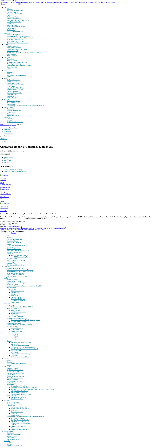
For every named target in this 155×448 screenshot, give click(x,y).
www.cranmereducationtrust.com (15, 218)
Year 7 (16, 333)
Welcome (9, 9)
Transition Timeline (16, 297)
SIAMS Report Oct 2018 (14, 22)
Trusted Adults (15, 428)
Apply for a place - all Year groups (17, 49)
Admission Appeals (12, 51)
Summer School (15, 302)
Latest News (10, 109)
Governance (10, 23)
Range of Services (16, 310)
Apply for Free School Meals (15, 88)
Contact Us (7, 117)
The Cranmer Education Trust (15, 31)
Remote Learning (12, 25)
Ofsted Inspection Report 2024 (19, 245)
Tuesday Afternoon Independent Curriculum (19, 65)
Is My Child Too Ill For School (19, 391)
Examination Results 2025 (14, 14)
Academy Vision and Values (15, 10)
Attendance (7, 33)
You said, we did (15, 292)
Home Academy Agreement (15, 89)
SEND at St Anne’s (12, 60)
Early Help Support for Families (20, 420)
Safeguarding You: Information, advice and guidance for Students (25, 105)
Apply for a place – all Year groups (17, 283)
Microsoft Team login (17, 328)
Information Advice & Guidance (20, 421)
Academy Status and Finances (19, 255)
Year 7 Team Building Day (18, 299)
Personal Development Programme (17, 62)
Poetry (9, 76)
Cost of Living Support (13, 101)
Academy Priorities (12, 12)
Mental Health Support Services (20, 429)
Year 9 (16, 336)
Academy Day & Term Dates (15, 85)
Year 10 (16, 337)
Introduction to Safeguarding (19, 407)
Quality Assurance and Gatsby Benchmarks (23, 347)
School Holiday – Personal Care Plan (21, 423)
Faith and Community (13, 80)
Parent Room (14, 295)
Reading (9, 73)
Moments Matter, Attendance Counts (17, 43)
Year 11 (16, 339)
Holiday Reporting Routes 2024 (20, 408)
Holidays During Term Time (15, 34)
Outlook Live (7, 162)
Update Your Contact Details (15, 81)
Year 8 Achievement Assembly (13, 169)
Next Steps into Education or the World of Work (24, 349)
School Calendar (12, 112)
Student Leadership (12, 91)
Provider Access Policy (17, 350)
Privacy (7, 229)
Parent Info (14, 413)
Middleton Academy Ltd (21, 257)
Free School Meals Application (16, 26)
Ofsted (9, 15)
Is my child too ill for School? (15, 39)
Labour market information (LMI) (20, 354)
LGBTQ (13, 425)
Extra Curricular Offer (17, 399)
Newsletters (10, 114)
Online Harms (15, 415)
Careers (9, 68)
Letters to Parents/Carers (14, 110)
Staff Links (41, 229)
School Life (7, 78)
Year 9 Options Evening (14, 64)
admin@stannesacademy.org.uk (13, 226)
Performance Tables (12, 17)
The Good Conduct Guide (14, 93)
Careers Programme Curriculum (20, 345)
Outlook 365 (7, 160)
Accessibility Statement (16, 229)
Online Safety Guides (17, 412)
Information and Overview (18, 397)
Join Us (6, 44)
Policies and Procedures (14, 18)
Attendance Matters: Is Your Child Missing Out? (20, 38)
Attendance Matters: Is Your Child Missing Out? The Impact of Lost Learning (33, 389)
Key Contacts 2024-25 (17, 418)
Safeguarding (11, 104)
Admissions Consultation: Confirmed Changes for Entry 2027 (24, 52)
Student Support (11, 28)
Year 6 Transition (12, 55)
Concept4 (13, 233)
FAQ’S (13, 294)
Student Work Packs (16, 331)
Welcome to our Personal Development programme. (25, 320)
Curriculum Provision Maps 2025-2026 (22, 307)
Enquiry (9, 120)
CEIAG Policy (15, 344)
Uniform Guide (11, 94)
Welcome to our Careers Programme (21, 342)
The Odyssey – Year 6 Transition (16, 75)
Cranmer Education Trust (30, 229)
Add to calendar (5, 154)
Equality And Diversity (13, 102)
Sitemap (2, 229)
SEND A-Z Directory (17, 316)
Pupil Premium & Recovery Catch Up (18, 20)
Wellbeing (6, 99)
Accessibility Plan (16, 313)
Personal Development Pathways (20, 321)
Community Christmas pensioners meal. (15, 171)
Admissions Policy (12, 46)
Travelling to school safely (18, 426)
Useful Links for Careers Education (21, 357)
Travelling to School (13, 83)
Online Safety (15, 410)
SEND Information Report (18, 312)
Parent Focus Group (13, 115)
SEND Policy (15, 315)
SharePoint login (15, 329)
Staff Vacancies (11, 54)
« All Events (3, 139)
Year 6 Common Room (17, 291)
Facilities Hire (11, 30)
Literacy (6, 70)
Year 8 (16, 334)
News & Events (8, 107)
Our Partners (14, 355)
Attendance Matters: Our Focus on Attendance (20, 36)
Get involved (14, 352)
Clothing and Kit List (20, 300)
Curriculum (7, 57)
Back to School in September (15, 41)
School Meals (11, 86)
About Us (6, 7)
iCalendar (6, 159)
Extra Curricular (11, 97)
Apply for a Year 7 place (14, 47)
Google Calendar (8, 157)
